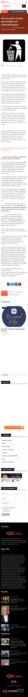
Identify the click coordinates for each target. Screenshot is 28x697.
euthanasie (13, 568)
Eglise (12, 565)
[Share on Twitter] (12, 285)
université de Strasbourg (14, 294)
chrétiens (22, 559)
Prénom (4, 498)
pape (3, 581)
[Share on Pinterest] (19, 285)
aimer (9, 556)
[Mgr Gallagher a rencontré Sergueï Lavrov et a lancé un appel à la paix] (5, 599)
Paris (15, 581)
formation (7, 571)
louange (8, 574)
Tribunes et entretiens (8, 462)
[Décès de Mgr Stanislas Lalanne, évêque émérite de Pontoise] (5, 613)
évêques (22, 587)
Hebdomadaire (6, 511)
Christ (17, 559)
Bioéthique (4, 559)
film (23, 568)
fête (17, 571)
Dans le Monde (6, 446)
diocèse (7, 565)
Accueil (4, 27)
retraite (10, 584)
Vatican (20, 584)
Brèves (4, 443)
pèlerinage (4, 584)
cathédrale (11, 559)
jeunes (21, 571)
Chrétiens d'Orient (6, 562)
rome (15, 584)
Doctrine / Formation (7, 449)
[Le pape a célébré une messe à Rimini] (5, 627)
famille (19, 568)
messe (17, 574)
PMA (20, 581)
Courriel (4, 493)
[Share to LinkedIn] (15, 285)
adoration (4, 556)
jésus (3, 574)
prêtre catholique (19, 292)
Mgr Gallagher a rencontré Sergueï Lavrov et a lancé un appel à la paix (17, 601)
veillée (3, 587)
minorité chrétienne (6, 578)
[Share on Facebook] (8, 285)
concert (14, 562)
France (13, 571)
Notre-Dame (21, 578)
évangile (16, 587)
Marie (13, 574)
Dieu (3, 565)
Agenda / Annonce (7, 440)
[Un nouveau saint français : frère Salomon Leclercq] (5, 653)
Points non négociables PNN (9, 456)
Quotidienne (6, 509)
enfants (17, 565)
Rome (3, 459)
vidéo (8, 587)
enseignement (5, 568)
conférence (20, 562)
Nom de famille (5, 503)
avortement (20, 556)
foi (2, 571)
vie (11, 587)
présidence (11, 292)
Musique (15, 578)
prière (24, 581)
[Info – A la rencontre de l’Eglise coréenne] (5, 662)
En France (9, 27)
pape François (9, 581)
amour (14, 556)
